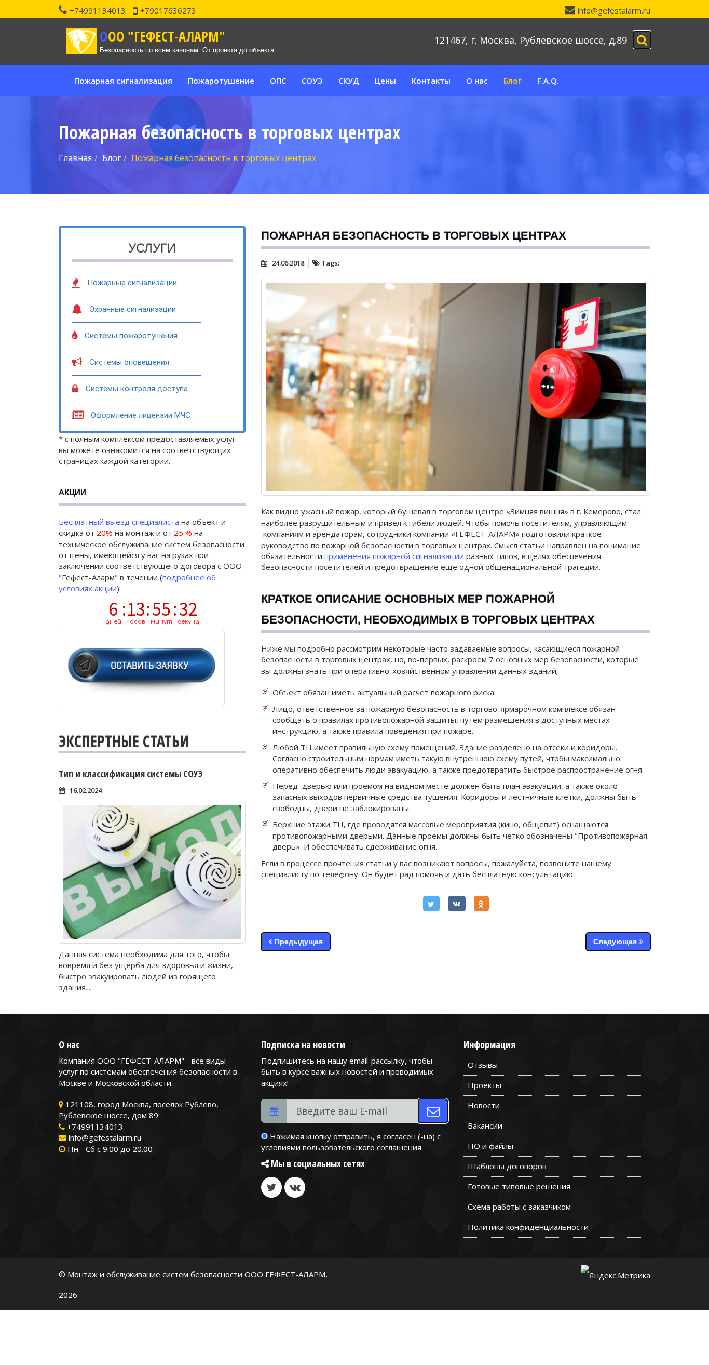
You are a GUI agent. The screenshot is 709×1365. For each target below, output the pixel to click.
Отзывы (483, 1064)
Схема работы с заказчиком (519, 1206)
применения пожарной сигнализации (394, 556)
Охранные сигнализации (132, 309)
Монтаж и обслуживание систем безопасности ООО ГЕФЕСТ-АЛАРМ (196, 1274)
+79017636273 (168, 10)
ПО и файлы (490, 1146)
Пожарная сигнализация (123, 80)
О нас (477, 80)
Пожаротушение (221, 80)
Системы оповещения (129, 362)
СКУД (348, 80)
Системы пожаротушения (131, 335)
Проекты (484, 1085)
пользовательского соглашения (362, 1147)
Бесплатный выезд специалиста (119, 521)
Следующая (616, 941)
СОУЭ (312, 80)
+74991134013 (98, 10)
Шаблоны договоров (507, 1166)
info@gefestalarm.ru (614, 10)
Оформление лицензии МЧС (140, 415)
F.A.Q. (548, 80)
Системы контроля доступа (137, 388)
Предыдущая (297, 941)
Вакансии (485, 1125)
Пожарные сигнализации (132, 282)
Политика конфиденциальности (528, 1227)
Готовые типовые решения (519, 1186)
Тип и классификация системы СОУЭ (130, 773)
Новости (484, 1105)
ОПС (278, 80)
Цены (385, 80)
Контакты (431, 80)
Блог (512, 80)
